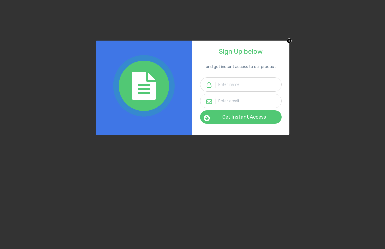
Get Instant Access (244, 117)
